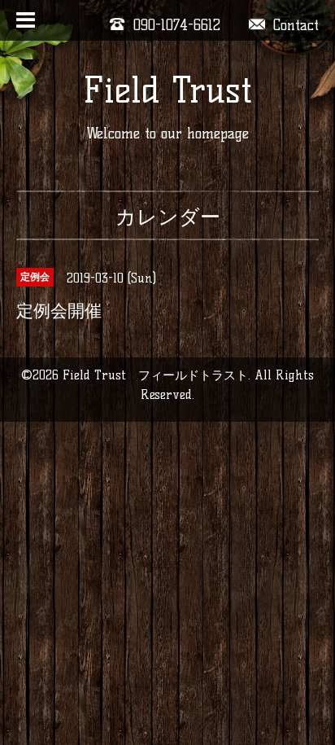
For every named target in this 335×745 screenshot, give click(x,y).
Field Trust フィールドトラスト (155, 375)
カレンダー (167, 216)
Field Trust (167, 90)
